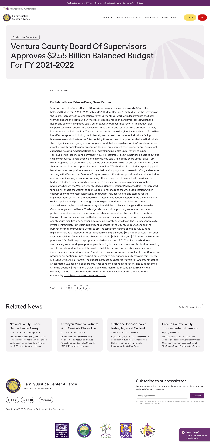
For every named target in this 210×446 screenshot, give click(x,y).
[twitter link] (24, 400)
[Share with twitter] (69, 287)
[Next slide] (206, 2)
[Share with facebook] (75, 287)
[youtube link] (31, 400)
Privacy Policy (45, 409)
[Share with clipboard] (87, 287)
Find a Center (169, 17)
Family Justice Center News (25, 37)
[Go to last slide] (3, 2)
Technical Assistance (126, 17)
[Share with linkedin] (81, 287)
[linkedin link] (16, 400)
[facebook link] (9, 400)
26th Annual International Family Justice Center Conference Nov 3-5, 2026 (114, 3)
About (106, 17)
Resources (149, 17)
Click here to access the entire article (85, 275)
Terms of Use (58, 409)
